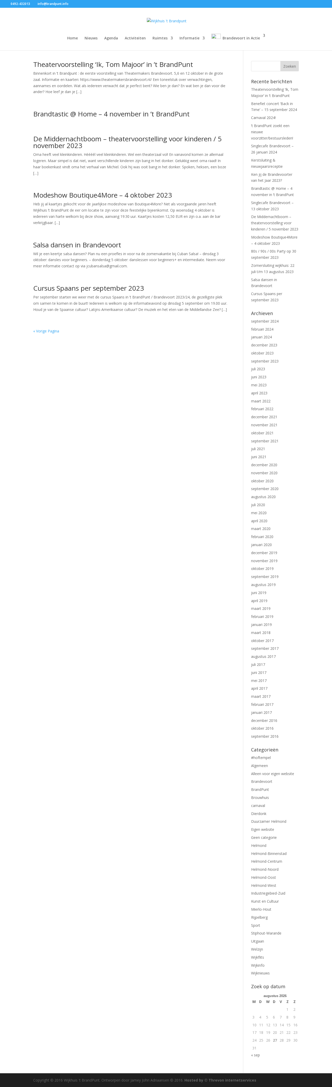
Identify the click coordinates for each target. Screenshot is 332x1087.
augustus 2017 (263, 656)
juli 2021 (258, 448)
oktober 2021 (262, 432)
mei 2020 (259, 512)
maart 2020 (261, 528)
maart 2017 (261, 696)
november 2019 (264, 560)
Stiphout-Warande (266, 933)
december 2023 (264, 345)
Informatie (189, 38)
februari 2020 (262, 536)
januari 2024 (261, 337)
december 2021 (264, 416)
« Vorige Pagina (46, 331)
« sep (255, 1055)
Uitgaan (257, 941)
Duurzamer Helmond (268, 821)
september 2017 (265, 648)
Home (72, 38)
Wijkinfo (258, 965)
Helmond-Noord (265, 869)
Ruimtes (160, 38)
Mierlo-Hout (261, 909)
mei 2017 (259, 680)
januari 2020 (261, 544)
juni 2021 (258, 456)
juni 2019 (258, 592)
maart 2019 (261, 608)
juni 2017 (258, 672)
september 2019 (265, 576)
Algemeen (259, 765)
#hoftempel (261, 757)
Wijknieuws (260, 973)
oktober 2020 (262, 480)
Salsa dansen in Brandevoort (77, 244)
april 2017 (259, 688)
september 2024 (265, 321)
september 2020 (265, 488)
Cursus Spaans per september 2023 (88, 288)
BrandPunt (260, 789)
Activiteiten (135, 38)
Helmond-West (263, 885)
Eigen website (262, 829)
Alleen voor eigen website (272, 773)
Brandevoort (261, 781)
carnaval (258, 805)
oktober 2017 (262, 640)
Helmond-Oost (263, 877)
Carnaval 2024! (263, 117)
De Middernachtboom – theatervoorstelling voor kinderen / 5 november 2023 (127, 142)
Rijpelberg (259, 917)
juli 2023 (258, 368)
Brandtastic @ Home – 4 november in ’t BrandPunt (111, 114)
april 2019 (259, 600)
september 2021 (265, 440)
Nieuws (91, 38)
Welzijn (257, 949)
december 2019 (264, 552)
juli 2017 (258, 664)
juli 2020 (258, 504)
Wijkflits (257, 957)
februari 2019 (262, 616)
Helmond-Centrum (266, 861)
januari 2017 (261, 712)
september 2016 (265, 736)
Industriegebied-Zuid (268, 893)
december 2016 (264, 720)
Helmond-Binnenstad (269, 853)
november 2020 (264, 472)
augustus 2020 (263, 496)
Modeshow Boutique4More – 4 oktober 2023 (102, 195)
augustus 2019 (263, 584)
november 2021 (264, 424)
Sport (255, 925)
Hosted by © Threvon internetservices (220, 1080)
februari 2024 (262, 329)
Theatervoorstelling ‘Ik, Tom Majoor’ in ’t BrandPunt (113, 64)
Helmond (258, 845)
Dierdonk (258, 813)
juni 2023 (258, 376)
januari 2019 (261, 624)
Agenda (111, 38)
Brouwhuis (260, 797)
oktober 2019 (262, 568)
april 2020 (259, 520)
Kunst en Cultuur (265, 901)
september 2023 (265, 361)
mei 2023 (259, 384)
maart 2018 (261, 632)
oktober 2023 (262, 353)
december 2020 (264, 464)
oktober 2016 (262, 728)
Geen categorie (264, 837)
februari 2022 (262, 408)
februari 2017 (262, 704)
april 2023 (259, 393)
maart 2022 (261, 401)
